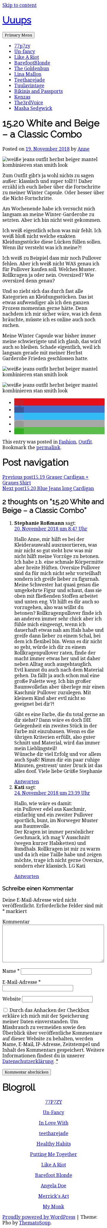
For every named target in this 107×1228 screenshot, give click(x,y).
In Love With (53, 1123)
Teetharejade (29, 80)
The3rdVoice (28, 102)
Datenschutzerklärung (28, 1061)
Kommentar (16, 922)
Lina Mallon (27, 74)
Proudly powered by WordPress (38, 1217)
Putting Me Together (53, 1154)
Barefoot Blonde (53, 1175)
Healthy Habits (54, 1144)
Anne (83, 149)
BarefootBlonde (32, 63)
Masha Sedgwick (33, 108)
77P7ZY (53, 1102)
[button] (19, 403)
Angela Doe (53, 1186)
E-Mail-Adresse (21, 982)
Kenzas (22, 97)
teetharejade (53, 1133)
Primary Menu (18, 35)
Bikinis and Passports (38, 91)
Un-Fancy (53, 1112)
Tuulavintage (29, 85)
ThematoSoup (35, 1223)
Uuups (16, 19)
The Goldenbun (31, 68)
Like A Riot (26, 57)
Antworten (26, 781)
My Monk (53, 1206)
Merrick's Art (53, 1196)
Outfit (85, 442)
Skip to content (19, 5)
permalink (48, 447)
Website (11, 999)
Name (11, 971)
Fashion (67, 442)
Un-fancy (24, 51)
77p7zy (22, 46)
